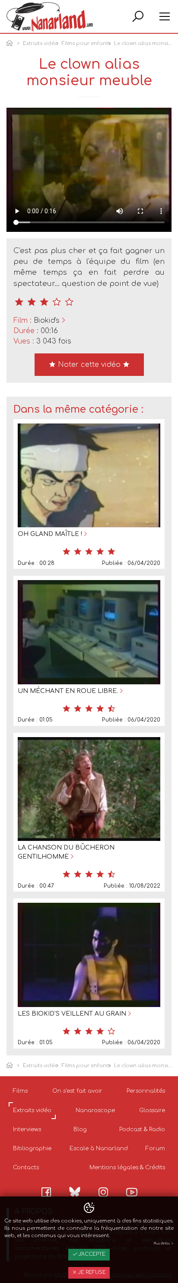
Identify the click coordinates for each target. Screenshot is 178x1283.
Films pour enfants (86, 43)
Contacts (26, 1167)
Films (20, 1091)
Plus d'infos (162, 1243)
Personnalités (146, 1091)
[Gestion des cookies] (89, 1208)
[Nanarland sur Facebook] (46, 1192)
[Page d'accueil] (11, 44)
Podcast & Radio (142, 1129)
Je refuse (91, 1272)
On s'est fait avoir (77, 1091)
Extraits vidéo (40, 43)
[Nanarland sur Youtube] (132, 1192)
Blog (80, 1129)
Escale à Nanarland (99, 1148)
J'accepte (91, 1254)
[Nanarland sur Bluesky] (75, 1192)
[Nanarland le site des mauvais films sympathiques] (49, 17)
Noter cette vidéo (89, 365)
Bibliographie (32, 1148)
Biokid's (47, 320)
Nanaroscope (95, 1110)
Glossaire (152, 1110)
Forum (155, 1148)
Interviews (27, 1129)
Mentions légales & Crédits (127, 1167)
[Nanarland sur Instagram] (103, 1192)
